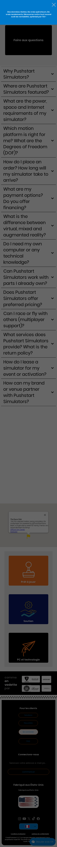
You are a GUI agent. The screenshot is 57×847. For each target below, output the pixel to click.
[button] (54, 5)
